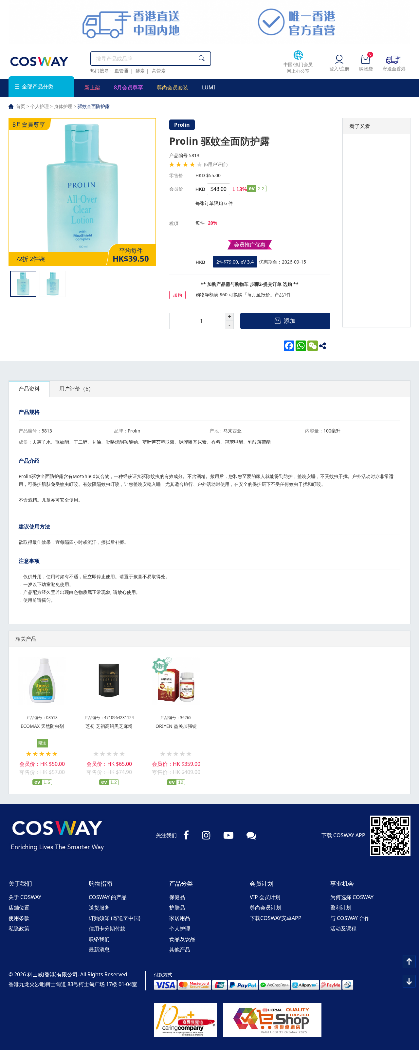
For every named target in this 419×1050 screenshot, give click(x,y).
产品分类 (181, 883)
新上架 (92, 87)
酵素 (140, 70)
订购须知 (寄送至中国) (114, 918)
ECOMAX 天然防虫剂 (42, 726)
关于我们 (20, 883)
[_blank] (324, 346)
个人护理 (39, 106)
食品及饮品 (182, 939)
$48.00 (218, 189)
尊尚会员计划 (265, 907)
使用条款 (19, 918)
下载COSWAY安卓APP (275, 918)
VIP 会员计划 (265, 897)
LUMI (208, 87)
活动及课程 (343, 928)
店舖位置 (19, 907)
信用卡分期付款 (107, 928)
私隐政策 (19, 928)
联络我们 (99, 939)
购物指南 (100, 883)
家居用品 (179, 918)
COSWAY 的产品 (108, 897)
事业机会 (342, 883)
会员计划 (261, 883)
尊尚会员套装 (172, 87)
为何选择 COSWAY (351, 897)
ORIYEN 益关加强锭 (176, 726)
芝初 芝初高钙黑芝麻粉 (109, 726)
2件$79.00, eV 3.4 (235, 262)
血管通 (121, 70)
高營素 (159, 70)
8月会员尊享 (128, 87)
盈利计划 (340, 907)
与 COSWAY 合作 (350, 918)
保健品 (177, 897)
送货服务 (99, 907)
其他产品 (179, 949)
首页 (20, 106)
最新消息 (99, 949)
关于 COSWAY (25, 897)
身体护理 (63, 106)
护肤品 (177, 907)
